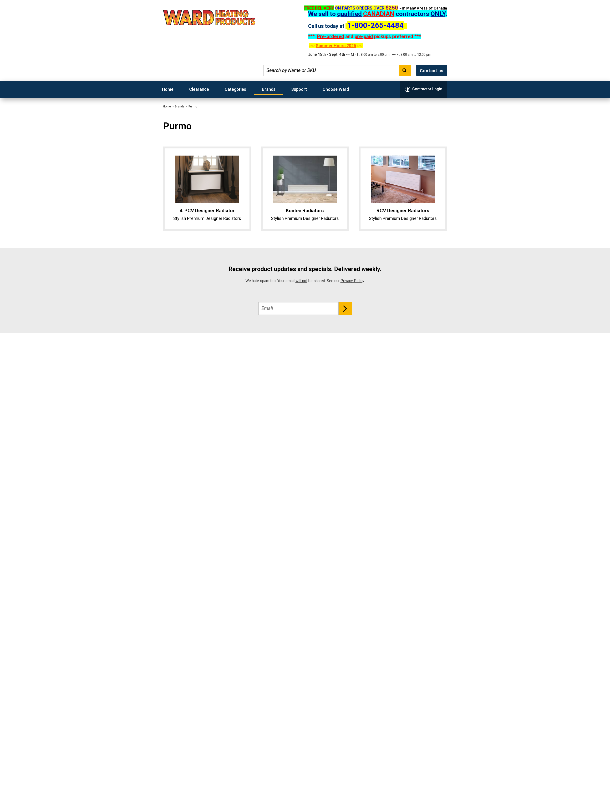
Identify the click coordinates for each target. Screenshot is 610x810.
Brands (268, 89)
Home (167, 89)
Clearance (199, 89)
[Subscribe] (345, 308)
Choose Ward (336, 89)
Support (299, 89)
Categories (235, 89)
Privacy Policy (352, 280)
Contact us (431, 70)
